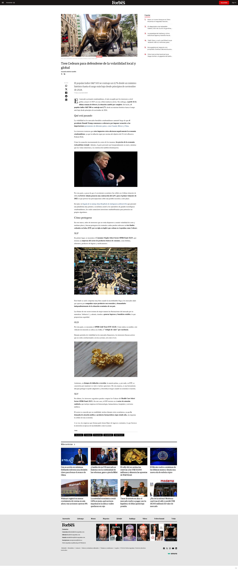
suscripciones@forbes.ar (76, 540)
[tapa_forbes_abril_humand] (116, 532)
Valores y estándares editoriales (90, 548)
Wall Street (119, 435)
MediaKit (63, 548)
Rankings (132, 518)
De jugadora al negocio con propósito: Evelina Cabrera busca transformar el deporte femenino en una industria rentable (159, 48)
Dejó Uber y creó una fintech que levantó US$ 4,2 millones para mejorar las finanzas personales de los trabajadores (160, 41)
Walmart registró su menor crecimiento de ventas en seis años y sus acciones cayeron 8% (74, 501)
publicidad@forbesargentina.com (75, 532)
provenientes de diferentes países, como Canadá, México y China (107, 126)
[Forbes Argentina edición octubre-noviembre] (157, 532)
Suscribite (224, 2)
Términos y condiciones (106, 548)
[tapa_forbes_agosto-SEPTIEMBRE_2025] (170, 532)
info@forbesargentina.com (73, 534)
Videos (145, 518)
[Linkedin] (66, 100)
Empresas (97, 435)
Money (93, 518)
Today (174, 518)
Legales (117, 548)
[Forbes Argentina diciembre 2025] (143, 532)
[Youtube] (173, 548)
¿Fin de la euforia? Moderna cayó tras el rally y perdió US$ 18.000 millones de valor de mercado (162, 502)
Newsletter (71, 548)
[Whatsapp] (66, 86)
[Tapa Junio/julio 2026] (102, 532)
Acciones (79, 435)
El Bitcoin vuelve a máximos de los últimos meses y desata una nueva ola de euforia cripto (163, 469)
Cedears (88, 435)
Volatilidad (108, 435)
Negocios (106, 518)
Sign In (234, 2)
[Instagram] (170, 548)
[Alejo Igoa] (129, 532)
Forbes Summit (159, 518)
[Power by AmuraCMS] (172, 553)
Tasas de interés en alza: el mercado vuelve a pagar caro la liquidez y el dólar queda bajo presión (133, 502)
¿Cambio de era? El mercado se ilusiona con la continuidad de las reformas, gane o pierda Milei (104, 469)
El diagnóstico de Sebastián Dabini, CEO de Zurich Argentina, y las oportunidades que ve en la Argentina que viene (160, 27)
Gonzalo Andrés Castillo (68, 71)
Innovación (66, 518)
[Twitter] (66, 89)
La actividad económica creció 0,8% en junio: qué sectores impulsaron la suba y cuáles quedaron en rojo (103, 502)
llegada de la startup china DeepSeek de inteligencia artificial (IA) (104, 204)
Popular (147, 15)
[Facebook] (66, 93)
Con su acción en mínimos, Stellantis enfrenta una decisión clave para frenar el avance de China (74, 471)
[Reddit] (66, 96)
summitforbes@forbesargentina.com (75, 537)
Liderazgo (80, 518)
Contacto (77, 548)
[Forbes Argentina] (119, 2)
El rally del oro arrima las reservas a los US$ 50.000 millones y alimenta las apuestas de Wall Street (133, 471)
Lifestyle (119, 518)
